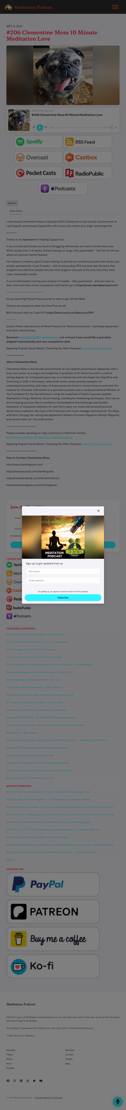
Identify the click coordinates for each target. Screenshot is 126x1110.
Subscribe (63, 597)
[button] (98, 511)
